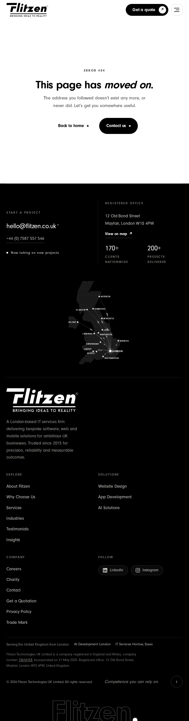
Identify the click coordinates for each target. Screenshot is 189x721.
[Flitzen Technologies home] (27, 10)
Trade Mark (17, 622)
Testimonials (17, 529)
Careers (13, 569)
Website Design (112, 486)
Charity (12, 579)
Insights (13, 539)
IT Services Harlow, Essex (134, 644)
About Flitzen (18, 486)
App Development (115, 496)
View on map (119, 234)
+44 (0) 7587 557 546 (25, 238)
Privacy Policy (19, 611)
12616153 (25, 660)
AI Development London (92, 644)
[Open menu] (177, 10)
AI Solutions (109, 507)
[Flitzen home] (42, 400)
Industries (15, 518)
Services (13, 507)
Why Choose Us (20, 496)
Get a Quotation (21, 601)
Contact (13, 590)
